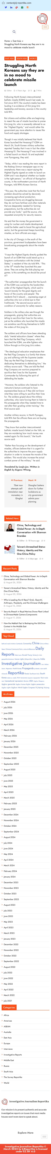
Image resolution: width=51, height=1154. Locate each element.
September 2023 (11, 899)
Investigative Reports (13, 1054)
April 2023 (8, 927)
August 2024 (9, 837)
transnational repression (14, 681)
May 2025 (8, 786)
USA (31, 680)
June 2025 (8, 780)
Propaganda (28, 668)
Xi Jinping (39, 687)
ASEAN (7, 1026)
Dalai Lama (18, 655)
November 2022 (11, 950)
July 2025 (8, 775)
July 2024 (8, 842)
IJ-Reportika (28, 659)
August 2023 (9, 904)
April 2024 (8, 859)
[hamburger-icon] (45, 27)
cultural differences (29, 649)
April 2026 (8, 724)
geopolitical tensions (8, 659)
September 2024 (11, 831)
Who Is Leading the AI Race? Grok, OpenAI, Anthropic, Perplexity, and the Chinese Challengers (26, 601)
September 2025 (11, 763)
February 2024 (10, 871)
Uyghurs (14, 687)
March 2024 (9, 865)
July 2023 (8, 910)
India (42, 658)
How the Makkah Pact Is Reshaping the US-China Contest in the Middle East (24, 625)
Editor (9, 90)
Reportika (16, 673)
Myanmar (9, 668)
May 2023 (8, 921)
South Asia (22, 58)
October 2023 (10, 893)
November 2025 (11, 752)
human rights (19, 659)
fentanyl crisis (37, 655)
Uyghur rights (6, 687)
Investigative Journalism (21, 663)
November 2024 (11, 820)
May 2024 (8, 854)
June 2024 (8, 848)
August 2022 (9, 967)
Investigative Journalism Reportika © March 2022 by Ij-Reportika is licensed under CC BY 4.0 (25, 1149)
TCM (18, 678)
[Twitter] (6, 7)
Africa (6, 1015)
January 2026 (10, 741)
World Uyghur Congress (26, 687)
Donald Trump (27, 655)
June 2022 (8, 978)
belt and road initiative (9, 644)
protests (37, 668)
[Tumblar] (22, 7)
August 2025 (9, 769)
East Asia (9, 58)
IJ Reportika (36, 659)
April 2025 (8, 792)
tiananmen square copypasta (30, 678)
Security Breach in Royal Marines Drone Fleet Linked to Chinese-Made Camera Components (26, 613)
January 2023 (9, 938)
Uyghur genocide (8, 684)
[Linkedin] (11, 7)
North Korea (17, 668)
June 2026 (8, 713)
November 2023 (11, 888)
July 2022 (8, 972)
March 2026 (9, 730)
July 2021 (8, 1000)
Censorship (27, 643)
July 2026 (8, 707)
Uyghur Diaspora (39, 681)
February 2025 (10, 803)
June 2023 (8, 916)
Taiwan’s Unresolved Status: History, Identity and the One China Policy (31, 550)
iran (42, 664)
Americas (8, 1020)
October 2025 (10, 758)
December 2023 (11, 882)
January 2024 (10, 876)
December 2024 (11, 814)
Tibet (42, 678)
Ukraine (26, 681)
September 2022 (11, 961)
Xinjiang (46, 687)
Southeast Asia (34, 674)
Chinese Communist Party (14, 649)
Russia (26, 673)
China (35, 643)
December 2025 (11, 746)
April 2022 (8, 989)
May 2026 (8, 718)
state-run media (11, 678)
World (33, 58)
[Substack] (27, 7)
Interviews (8, 1049)
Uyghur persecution (37, 684)
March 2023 (9, 933)
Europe (7, 1043)
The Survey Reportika (13, 1077)
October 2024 (10, 825)
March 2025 (9, 797)
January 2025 (9, 809)
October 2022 (10, 955)
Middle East (9, 1060)
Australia (7, 1032)
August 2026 (9, 701)
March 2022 (9, 995)
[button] (14, 32)
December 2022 (11, 944)
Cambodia (19, 644)
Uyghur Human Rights (23, 684)
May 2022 (8, 983)
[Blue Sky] (17, 7)
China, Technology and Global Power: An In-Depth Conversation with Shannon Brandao (31, 530)
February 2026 (10, 735)
